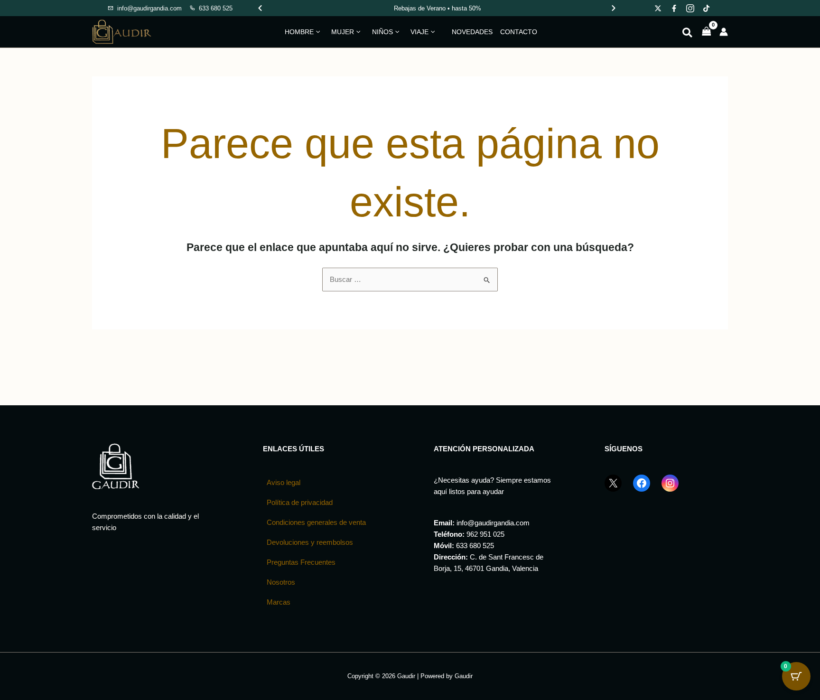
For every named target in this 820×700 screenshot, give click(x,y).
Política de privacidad (300, 502)
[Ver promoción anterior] (260, 8)
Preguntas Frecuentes (301, 562)
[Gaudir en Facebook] (674, 8)
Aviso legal (283, 482)
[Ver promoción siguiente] (613, 8)
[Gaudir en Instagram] (690, 8)
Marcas (278, 602)
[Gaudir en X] (658, 8)
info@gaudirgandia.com (493, 523)
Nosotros (281, 582)
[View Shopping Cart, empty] (706, 32)
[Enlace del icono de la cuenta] (723, 32)
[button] (317, 32)
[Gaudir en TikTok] (706, 8)
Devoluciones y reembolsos (310, 542)
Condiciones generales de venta (316, 522)
